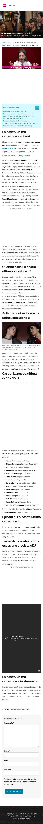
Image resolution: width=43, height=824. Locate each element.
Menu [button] (38, 6)
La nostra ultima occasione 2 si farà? (15, 111)
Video (28, 709)
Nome (7, 751)
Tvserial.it (9, 5)
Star (23, 709)
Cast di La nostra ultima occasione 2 (15, 118)
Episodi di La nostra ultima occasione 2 (16, 121)
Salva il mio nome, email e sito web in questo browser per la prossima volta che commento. (20, 781)
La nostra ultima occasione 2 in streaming (17, 126)
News (9, 43)
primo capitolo (7, 148)
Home (4, 43)
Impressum (24, 819)
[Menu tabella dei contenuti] (37, 108)
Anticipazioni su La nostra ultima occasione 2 (18, 116)
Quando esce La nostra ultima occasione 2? (18, 114)
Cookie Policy (22, 816)
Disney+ (13, 709)
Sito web (7, 770)
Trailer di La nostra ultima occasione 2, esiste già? (20, 123)
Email (7, 760)
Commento (9, 723)
